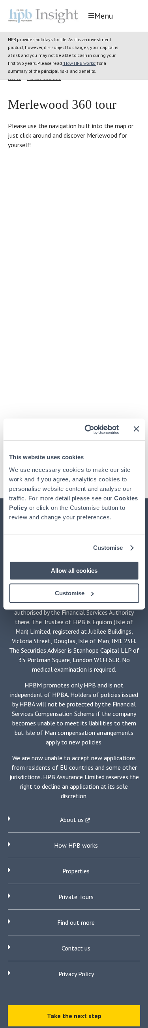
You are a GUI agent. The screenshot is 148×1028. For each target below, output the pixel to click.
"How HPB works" (79, 63)
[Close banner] (136, 429)
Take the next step (74, 1016)
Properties (76, 871)
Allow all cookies (74, 570)
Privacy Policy (76, 974)
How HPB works (76, 845)
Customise (108, 547)
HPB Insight (45, 16)
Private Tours (76, 897)
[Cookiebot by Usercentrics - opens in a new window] (88, 429)
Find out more (76, 922)
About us (72, 820)
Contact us (76, 948)
